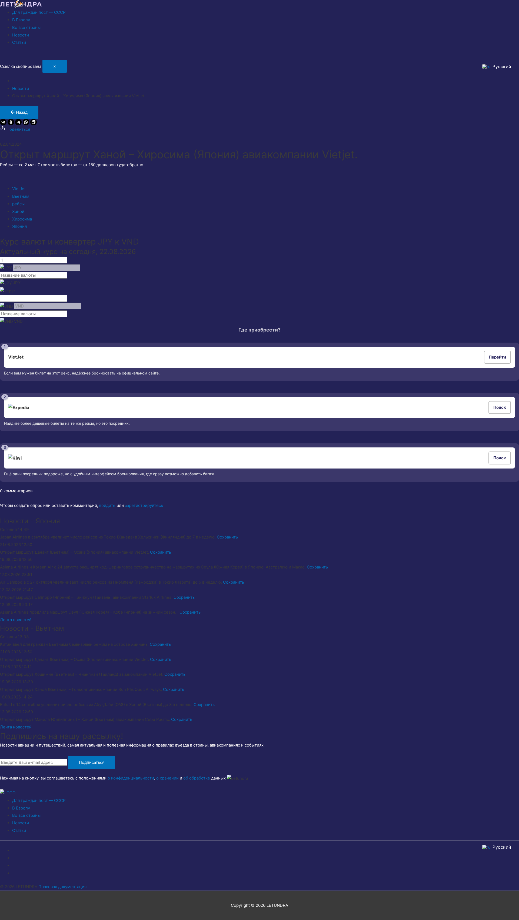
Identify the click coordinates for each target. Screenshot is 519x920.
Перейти (497, 357)
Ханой (18, 211)
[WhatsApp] (26, 122)
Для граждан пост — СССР (39, 12)
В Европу (21, 19)
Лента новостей (16, 619)
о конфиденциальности (131, 778)
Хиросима (22, 219)
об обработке (196, 778)
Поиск (499, 407)
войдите (107, 505)
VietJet (19, 188)
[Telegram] (18, 122)
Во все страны (26, 27)
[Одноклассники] (11, 122)
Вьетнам (20, 196)
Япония (19, 226)
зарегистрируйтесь (144, 505)
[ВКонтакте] (3, 122)
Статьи (19, 42)
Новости (20, 35)
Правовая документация (62, 886)
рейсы (18, 203)
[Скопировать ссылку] (33, 122)
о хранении (167, 778)
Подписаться (91, 762)
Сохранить (227, 537)
